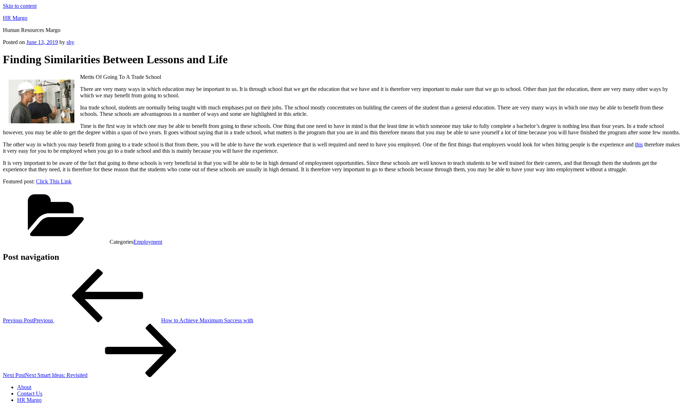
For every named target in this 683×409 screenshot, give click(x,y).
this (639, 144)
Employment (147, 242)
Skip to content (20, 6)
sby (70, 42)
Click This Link (54, 181)
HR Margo (15, 18)
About (24, 387)
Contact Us (29, 394)
